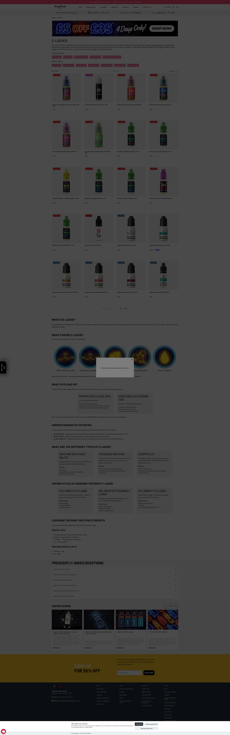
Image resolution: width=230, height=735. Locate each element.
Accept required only (151, 724)
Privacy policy (75, 733)
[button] (3, 731)
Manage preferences (147, 728)
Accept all (139, 724)
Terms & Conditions (85, 733)
